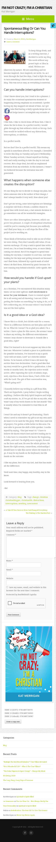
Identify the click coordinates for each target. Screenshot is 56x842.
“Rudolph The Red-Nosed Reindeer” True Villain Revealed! (25, 762)
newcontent (32, 503)
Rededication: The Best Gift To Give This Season (29, 810)
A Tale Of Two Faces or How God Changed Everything (26, 510)
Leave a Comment (13, 42)
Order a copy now (13, 721)
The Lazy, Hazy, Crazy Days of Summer (18, 780)
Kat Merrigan (31, 39)
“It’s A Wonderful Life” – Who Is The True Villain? (22, 766)
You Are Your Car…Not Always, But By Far (32, 801)
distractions (38, 500)
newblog (22, 503)
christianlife (26, 500)
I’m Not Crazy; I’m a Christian (27, 7)
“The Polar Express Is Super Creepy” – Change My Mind (24, 771)
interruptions (11, 503)
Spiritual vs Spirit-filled (25, 797)
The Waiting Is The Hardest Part (38, 513)
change (35, 497)
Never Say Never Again (26, 815)
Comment (11, 535)
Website (9, 578)
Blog (19, 497)
